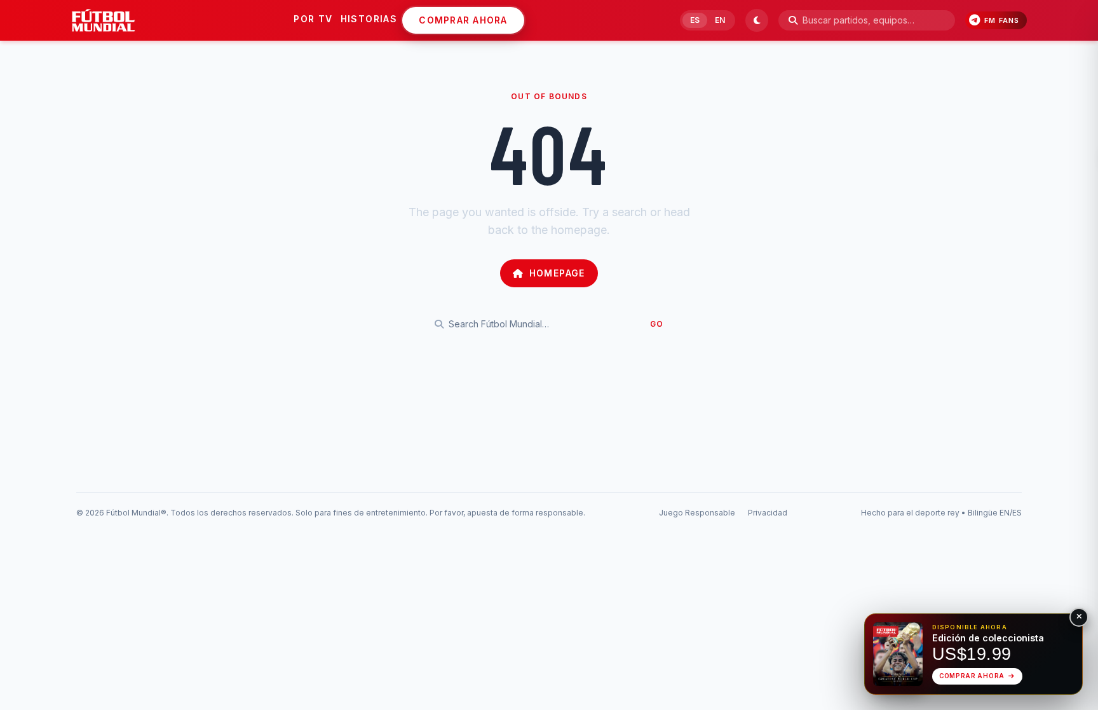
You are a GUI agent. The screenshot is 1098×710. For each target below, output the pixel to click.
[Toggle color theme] (756, 20)
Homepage (557, 273)
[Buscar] (793, 20)
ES (695, 20)
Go (656, 324)
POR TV (313, 18)
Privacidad (767, 512)
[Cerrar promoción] (1078, 617)
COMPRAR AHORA (463, 20)
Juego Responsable (697, 512)
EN (720, 20)
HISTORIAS (369, 18)
